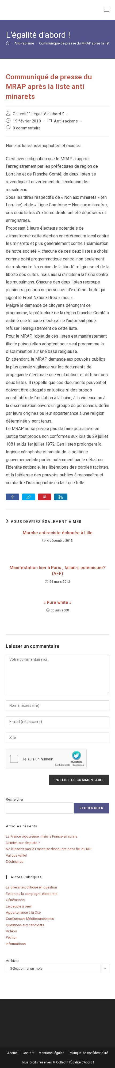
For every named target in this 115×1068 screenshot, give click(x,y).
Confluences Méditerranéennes (30, 919)
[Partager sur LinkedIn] (60, 497)
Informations (16, 944)
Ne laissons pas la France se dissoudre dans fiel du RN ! (49, 849)
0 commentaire (27, 128)
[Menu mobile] (106, 9)
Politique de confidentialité (88, 1053)
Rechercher (14, 799)
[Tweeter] (28, 497)
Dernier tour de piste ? (23, 843)
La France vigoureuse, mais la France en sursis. (42, 836)
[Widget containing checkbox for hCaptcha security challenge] (46, 759)
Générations (15, 900)
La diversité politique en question (31, 887)
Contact (28, 1053)
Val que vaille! (16, 855)
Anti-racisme (66, 121)
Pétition (11, 937)
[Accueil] (7, 43)
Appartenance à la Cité (23, 912)
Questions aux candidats (25, 925)
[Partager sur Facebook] (12, 497)
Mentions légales (51, 1053)
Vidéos (11, 931)
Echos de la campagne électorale (31, 894)
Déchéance (14, 862)
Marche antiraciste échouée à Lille (58, 532)
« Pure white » (57, 602)
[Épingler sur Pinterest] (44, 497)
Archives (12, 961)
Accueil (12, 1053)
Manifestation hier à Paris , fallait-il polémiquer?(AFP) (58, 570)
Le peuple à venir (19, 906)
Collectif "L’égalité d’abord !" (39, 114)
